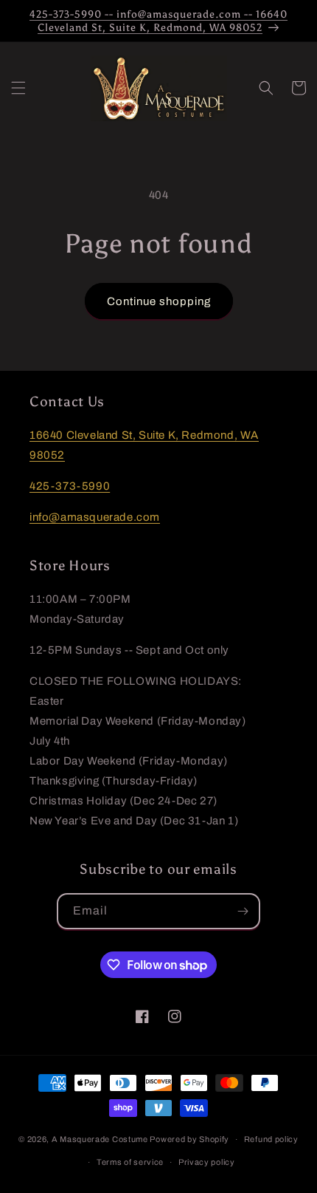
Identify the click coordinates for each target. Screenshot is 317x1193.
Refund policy (271, 1139)
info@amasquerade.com (94, 517)
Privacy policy (206, 1162)
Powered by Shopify (189, 1139)
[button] (18, 88)
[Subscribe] (242, 911)
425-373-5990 (69, 486)
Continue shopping (159, 301)
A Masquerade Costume (100, 1139)
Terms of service (130, 1162)
